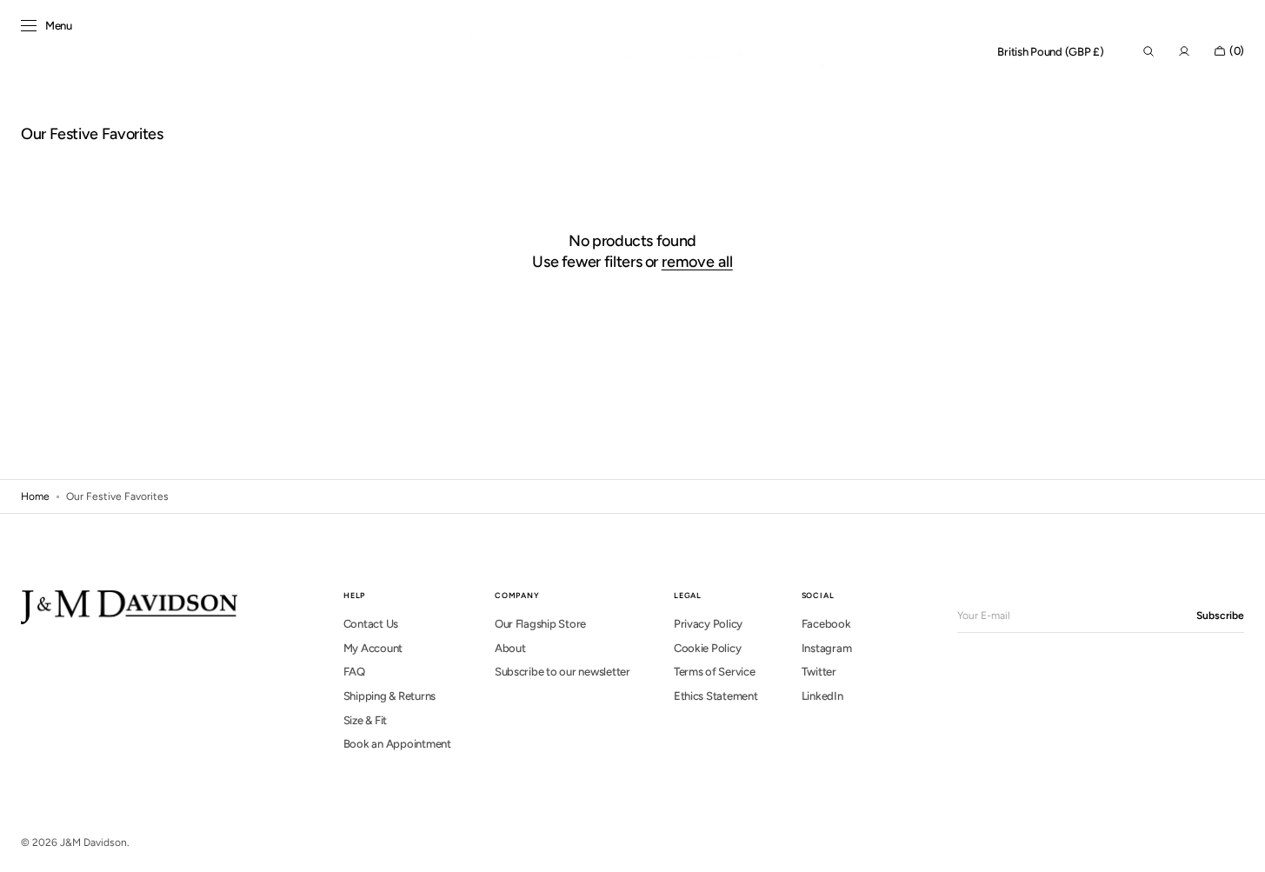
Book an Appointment (397, 743)
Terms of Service (715, 671)
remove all (697, 261)
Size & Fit (365, 720)
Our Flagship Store (540, 623)
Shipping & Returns (389, 695)
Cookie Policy (708, 648)
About (510, 648)
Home (35, 496)
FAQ (354, 671)
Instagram (827, 648)
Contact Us (370, 623)
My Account (373, 648)
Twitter (819, 671)
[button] (1050, 52)
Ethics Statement (716, 695)
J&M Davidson (93, 842)
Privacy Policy (708, 623)
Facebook (826, 623)
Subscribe (1220, 615)
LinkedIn (822, 695)
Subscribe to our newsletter (562, 671)
